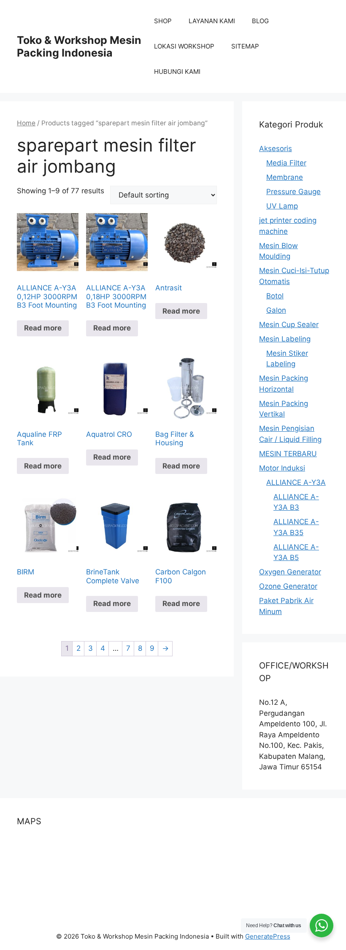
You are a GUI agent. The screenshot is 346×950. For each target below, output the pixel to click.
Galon (276, 310)
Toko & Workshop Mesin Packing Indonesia (79, 46)
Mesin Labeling (285, 339)
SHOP (163, 21)
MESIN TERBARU (288, 453)
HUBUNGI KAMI (177, 72)
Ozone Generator (288, 586)
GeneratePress (267, 936)
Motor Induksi (282, 468)
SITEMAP (245, 46)
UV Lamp (282, 206)
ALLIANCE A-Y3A (296, 482)
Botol (275, 296)
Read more (43, 328)
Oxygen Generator (290, 572)
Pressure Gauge (293, 191)
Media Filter (286, 163)
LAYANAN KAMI (212, 21)
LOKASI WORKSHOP (184, 46)
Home (26, 123)
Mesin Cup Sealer (289, 324)
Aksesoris (275, 148)
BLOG (260, 21)
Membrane (284, 177)
